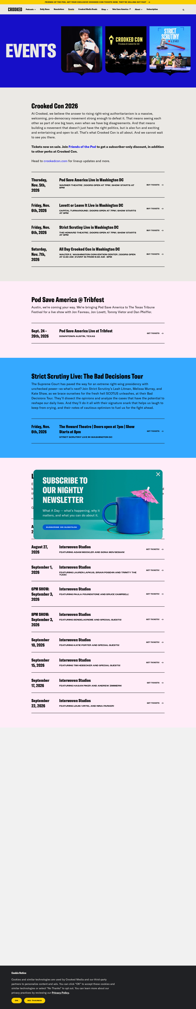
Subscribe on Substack (61, 527)
